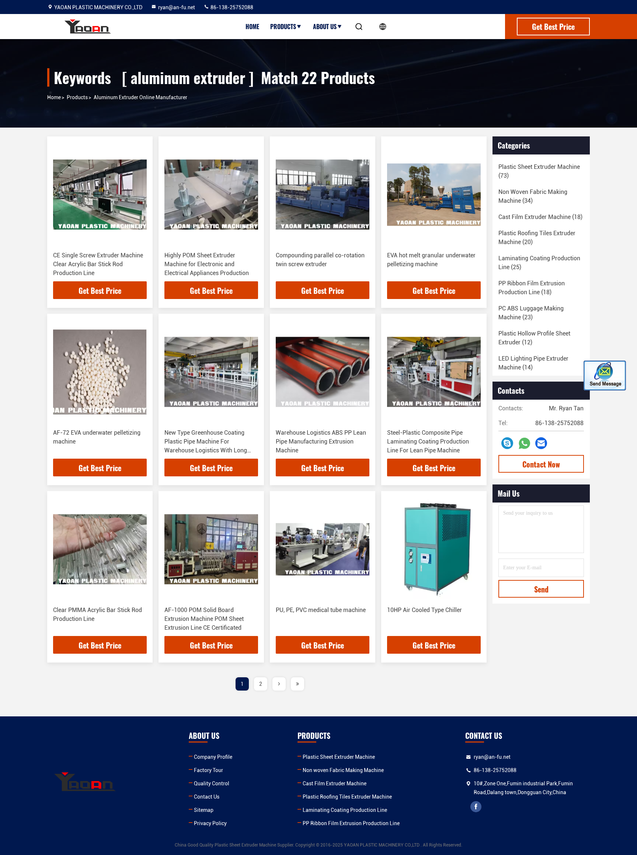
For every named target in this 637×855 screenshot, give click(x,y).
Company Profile (213, 757)
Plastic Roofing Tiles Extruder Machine (347, 797)
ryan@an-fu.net (176, 7)
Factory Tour (208, 770)
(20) (536, 238)
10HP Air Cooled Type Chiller (424, 610)
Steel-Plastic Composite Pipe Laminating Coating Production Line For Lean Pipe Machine (428, 441)
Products (283, 26)
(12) (534, 338)
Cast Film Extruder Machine (334, 783)
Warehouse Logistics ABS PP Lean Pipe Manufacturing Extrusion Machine (321, 441)
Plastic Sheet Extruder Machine (339, 757)
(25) (539, 263)
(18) (540, 216)
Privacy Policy (210, 823)
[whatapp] (524, 443)
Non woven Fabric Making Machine (343, 770)
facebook (475, 806)
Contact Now (541, 464)
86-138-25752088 (231, 7)
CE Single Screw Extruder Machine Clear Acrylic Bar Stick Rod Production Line (98, 264)
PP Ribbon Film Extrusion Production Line (351, 823)
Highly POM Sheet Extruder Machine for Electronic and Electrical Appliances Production (206, 264)
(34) (532, 196)
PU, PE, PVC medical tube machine (321, 610)
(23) (531, 313)
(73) (539, 171)
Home (252, 26)
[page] (279, 684)
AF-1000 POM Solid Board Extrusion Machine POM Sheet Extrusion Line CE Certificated (204, 619)
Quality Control (211, 783)
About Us (325, 26)
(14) (533, 363)
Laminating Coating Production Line (345, 810)
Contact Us (206, 797)
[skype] (507, 443)
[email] (541, 443)
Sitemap (203, 810)
